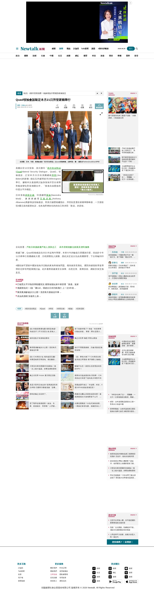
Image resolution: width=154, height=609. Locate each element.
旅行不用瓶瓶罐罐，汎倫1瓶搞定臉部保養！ (88, 349)
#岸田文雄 (60, 309)
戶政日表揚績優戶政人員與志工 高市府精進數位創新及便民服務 (58, 247)
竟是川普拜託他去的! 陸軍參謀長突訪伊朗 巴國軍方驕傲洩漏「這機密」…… (44, 386)
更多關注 (115, 564)
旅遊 (102, 56)
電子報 (20, 578)
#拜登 (51, 309)
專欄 (119, 56)
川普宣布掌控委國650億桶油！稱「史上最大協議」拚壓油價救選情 (43, 367)
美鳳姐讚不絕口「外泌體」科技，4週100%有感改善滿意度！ (88, 386)
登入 (131, 49)
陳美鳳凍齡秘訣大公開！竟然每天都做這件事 (43, 349)
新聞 (61, 49)
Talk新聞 (85, 49)
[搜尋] (137, 49)
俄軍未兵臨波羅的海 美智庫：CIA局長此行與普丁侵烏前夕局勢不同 (88, 377)
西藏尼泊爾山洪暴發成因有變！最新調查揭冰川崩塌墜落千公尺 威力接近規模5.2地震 (88, 395)
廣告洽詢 (63, 581)
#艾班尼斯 (80, 309)
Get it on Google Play (115, 581)
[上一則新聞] (97, 93)
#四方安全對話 (30, 309)
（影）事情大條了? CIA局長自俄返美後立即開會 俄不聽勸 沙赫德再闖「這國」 (88, 358)
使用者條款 (64, 571)
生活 (60, 56)
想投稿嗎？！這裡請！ (122, 542)
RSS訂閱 (63, 568)
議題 (93, 49)
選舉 (128, 56)
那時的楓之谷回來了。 (39, 394)
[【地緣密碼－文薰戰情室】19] (114, 22)
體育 (85, 56)
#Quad (42, 309)
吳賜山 (23, 105)
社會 (43, 56)
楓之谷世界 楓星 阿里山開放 (86, 338)
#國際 (19, 309)
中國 (51, 56)
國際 (26, 56)
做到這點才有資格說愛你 (39, 338)
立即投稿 (53, 574)
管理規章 (63, 578)
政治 (17, 56)
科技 (94, 56)
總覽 (54, 49)
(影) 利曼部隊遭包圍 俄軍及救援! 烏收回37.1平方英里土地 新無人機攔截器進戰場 (43, 330)
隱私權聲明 (64, 574)
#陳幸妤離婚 (103, 49)
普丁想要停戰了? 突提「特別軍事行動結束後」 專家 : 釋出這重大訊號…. (88, 330)
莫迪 (48, 195)
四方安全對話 (54, 168)
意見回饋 (53, 578)
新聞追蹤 (21, 581)
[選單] (17, 49)
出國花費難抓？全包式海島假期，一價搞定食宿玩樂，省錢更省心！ (88, 404)
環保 (111, 56)
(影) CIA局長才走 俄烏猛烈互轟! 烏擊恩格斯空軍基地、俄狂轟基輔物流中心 (43, 358)
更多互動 (21, 564)
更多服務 (59, 564)
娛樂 (68, 56)
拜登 (54, 175)
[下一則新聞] (101, 93)
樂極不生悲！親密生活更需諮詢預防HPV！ (88, 367)
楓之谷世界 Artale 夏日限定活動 (42, 375)
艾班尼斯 (46, 199)
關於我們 (53, 568)
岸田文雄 (29, 195)
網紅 (77, 56)
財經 (34, 56)
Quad (19, 171)
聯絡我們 (53, 571)
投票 (19, 574)
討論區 (76, 49)
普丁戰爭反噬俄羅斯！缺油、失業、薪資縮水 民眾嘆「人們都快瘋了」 (43, 405)
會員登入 (53, 581)
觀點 (69, 49)
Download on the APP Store (131, 581)
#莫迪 (70, 309)
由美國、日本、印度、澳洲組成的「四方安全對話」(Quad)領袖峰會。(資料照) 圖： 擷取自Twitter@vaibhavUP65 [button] (60, 162)
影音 (136, 56)
